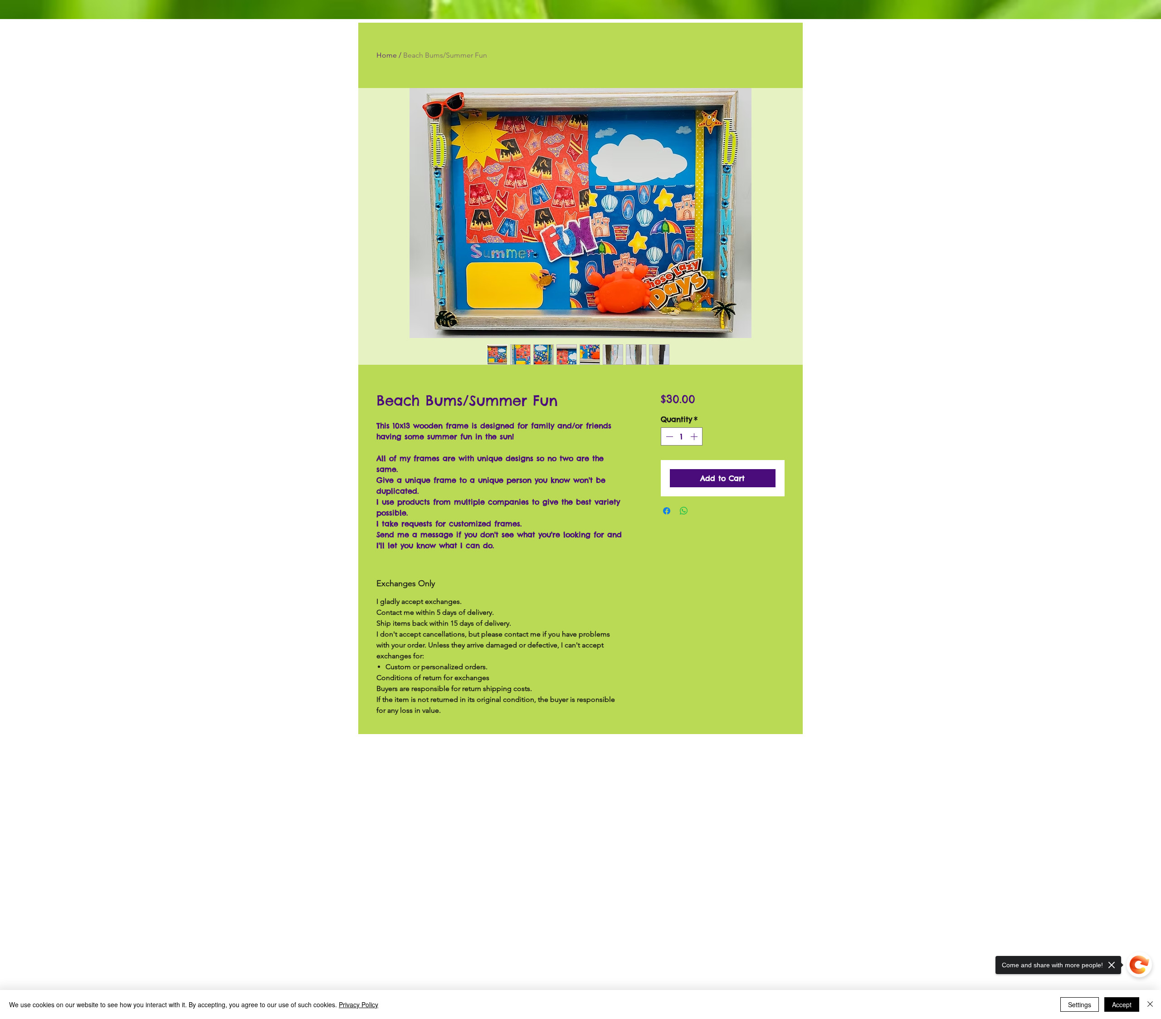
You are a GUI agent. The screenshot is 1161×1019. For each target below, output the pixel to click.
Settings (1079, 1004)
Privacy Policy (358, 1004)
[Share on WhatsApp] (683, 510)
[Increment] (694, 436)
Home (386, 55)
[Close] (1150, 1004)
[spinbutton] (681, 436)
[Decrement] (668, 436)
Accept (1122, 1004)
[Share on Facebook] (666, 510)
